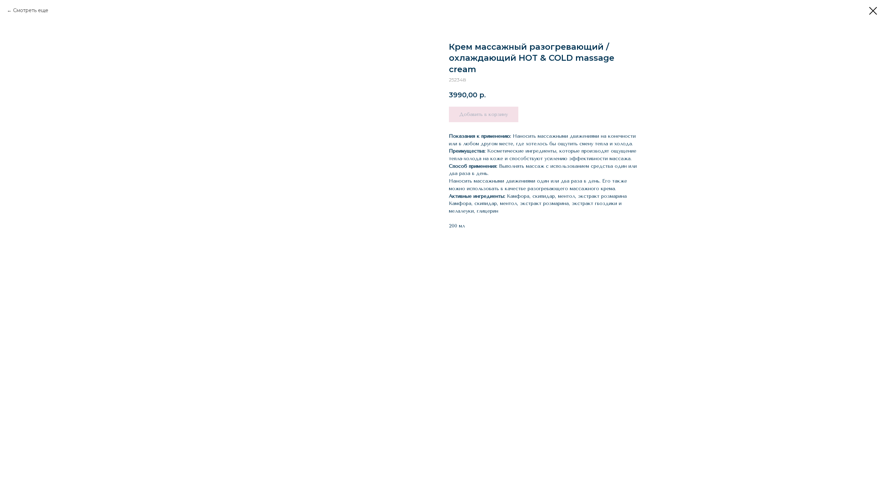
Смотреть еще (30, 10)
